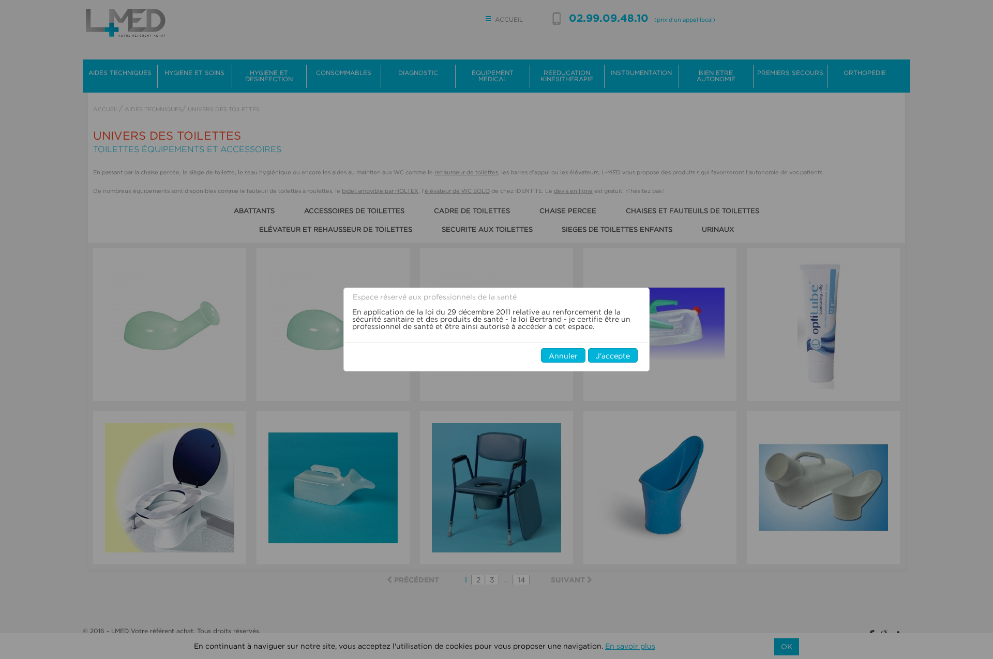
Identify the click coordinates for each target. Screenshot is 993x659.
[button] (563, 355)
